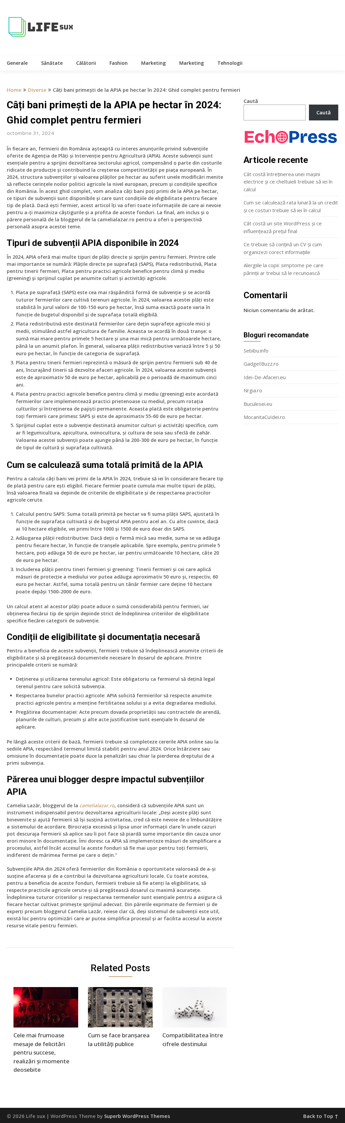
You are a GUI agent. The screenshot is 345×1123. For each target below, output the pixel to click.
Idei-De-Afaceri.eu (265, 377)
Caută (251, 100)
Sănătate (52, 63)
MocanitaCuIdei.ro (264, 417)
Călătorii (86, 63)
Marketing (153, 63)
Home (14, 89)
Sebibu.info (256, 350)
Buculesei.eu (258, 403)
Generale (17, 63)
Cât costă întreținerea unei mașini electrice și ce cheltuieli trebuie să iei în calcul (288, 182)
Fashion (118, 63)
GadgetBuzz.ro (261, 363)
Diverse (37, 89)
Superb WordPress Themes (137, 1116)
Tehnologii (230, 63)
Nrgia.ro (253, 390)
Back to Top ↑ (320, 1116)
